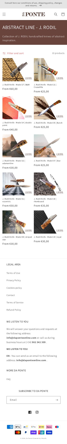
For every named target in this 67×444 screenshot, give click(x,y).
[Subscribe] (56, 400)
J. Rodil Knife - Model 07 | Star (47, 160)
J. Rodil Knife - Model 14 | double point (17, 123)
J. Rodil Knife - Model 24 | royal (47, 237)
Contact (11, 295)
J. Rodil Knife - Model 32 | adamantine (13, 162)
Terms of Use (13, 273)
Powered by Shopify (40, 438)
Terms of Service (15, 302)
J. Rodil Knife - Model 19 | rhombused (45, 200)
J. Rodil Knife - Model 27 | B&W (16, 84)
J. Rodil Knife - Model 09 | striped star (17, 238)
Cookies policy (14, 287)
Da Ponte (29, 438)
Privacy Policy (14, 280)
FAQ (9, 379)
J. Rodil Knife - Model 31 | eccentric (13, 200)
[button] (4, 14)
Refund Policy (14, 309)
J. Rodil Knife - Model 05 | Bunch (48, 123)
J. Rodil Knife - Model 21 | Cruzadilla (45, 85)
